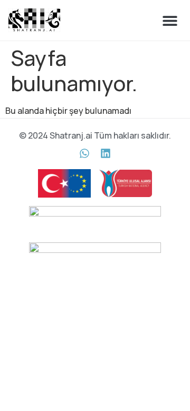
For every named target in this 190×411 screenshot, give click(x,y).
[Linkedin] (105, 153)
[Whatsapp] (84, 153)
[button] (170, 20)
